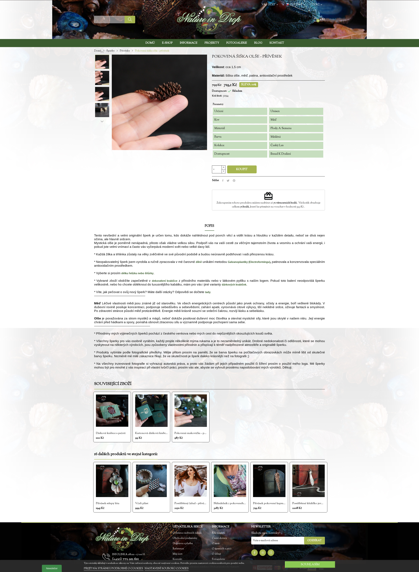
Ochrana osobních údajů (187, 533)
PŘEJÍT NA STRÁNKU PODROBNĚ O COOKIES (114, 569)
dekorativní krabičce (164, 280)
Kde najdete (218, 533)
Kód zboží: (217, 96)
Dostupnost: (219, 91)
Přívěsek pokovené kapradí (269, 503)
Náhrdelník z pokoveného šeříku (230, 503)
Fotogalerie (218, 559)
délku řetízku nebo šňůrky (137, 273)
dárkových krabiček (234, 284)
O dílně (216, 554)
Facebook (254, 552)
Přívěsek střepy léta (107, 503)
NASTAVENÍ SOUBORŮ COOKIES (167, 569)
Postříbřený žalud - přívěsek (190, 503)
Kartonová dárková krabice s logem (151, 433)
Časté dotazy (219, 538)
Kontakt (177, 559)
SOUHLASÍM (310, 564)
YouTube (262, 552)
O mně (215, 543)
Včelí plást (141, 503)
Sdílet (223, 180)
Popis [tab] (209, 226)
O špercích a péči (221, 549)
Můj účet (177, 554)
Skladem (237, 91)
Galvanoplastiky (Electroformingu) (249, 262)
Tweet (228, 180)
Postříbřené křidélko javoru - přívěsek (308, 503)
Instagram (271, 552)
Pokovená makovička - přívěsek (190, 433)
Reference (178, 549)
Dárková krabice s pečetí (111, 433)
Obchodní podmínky (185, 538)
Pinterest (234, 180)
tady (207, 292)
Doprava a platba (183, 543)
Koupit (242, 169)
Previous (102, 52)
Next (102, 121)
